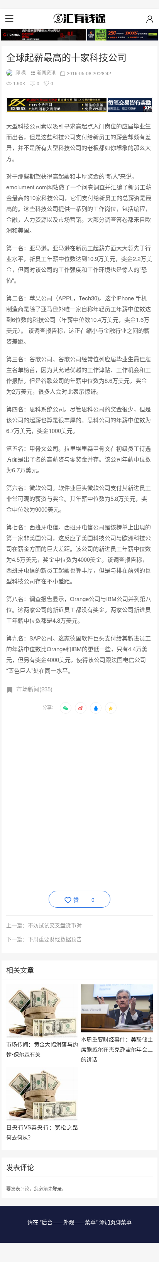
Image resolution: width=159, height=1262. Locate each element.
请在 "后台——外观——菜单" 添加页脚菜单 (79, 1222)
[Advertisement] (79, 800)
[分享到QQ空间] (111, 708)
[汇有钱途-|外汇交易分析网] (79, 18)
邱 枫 (20, 72)
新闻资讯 (46, 72)
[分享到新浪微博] (80, 708)
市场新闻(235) (34, 689)
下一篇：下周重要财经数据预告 (44, 939)
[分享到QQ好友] (95, 708)
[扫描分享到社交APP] (65, 708)
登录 (57, 1188)
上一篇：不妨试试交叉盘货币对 (44, 925)
